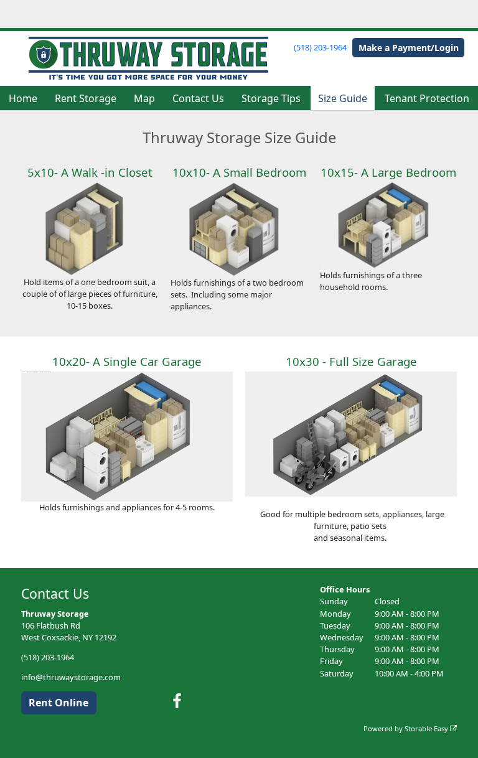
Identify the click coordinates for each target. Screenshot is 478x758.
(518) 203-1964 (320, 47)
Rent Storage (85, 98)
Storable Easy (427, 728)
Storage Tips (271, 98)
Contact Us (198, 98)
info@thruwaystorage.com (71, 677)
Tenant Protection (427, 98)
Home (23, 98)
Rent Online (58, 702)
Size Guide (342, 98)
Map (144, 98)
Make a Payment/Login (408, 48)
